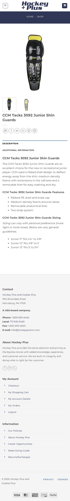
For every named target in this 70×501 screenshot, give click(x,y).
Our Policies (15, 430)
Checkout (13, 385)
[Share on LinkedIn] (34, 130)
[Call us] (14, 368)
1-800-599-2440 (20, 317)
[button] (5, 5)
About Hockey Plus (19, 437)
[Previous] (8, 62)
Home (30, 16)
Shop (40, 16)
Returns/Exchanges (19, 457)
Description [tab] (10, 143)
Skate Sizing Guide (18, 450)
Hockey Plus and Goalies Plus (19, 294)
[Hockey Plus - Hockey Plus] (35, 6)
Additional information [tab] (18, 150)
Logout (12, 412)
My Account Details (19, 398)
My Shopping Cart (18, 392)
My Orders (14, 405)
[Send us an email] (9, 368)
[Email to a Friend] (23, 130)
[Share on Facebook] (11, 130)
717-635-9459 (17, 321)
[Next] (62, 62)
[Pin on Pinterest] (29, 130)
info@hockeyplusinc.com (25, 330)
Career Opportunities (20, 443)
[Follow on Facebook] (5, 368)
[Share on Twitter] (17, 130)
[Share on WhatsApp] (5, 130)
